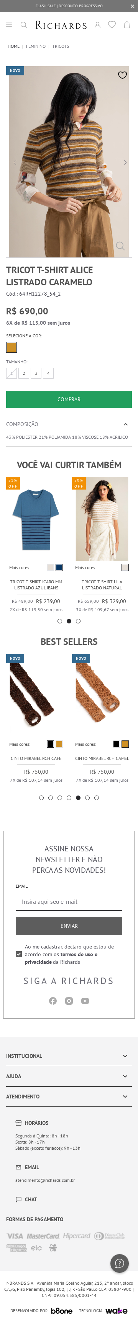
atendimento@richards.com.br (45, 1180)
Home (14, 46)
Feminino (36, 46)
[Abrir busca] (24, 25)
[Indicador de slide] (60, 621)
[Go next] (124, 161)
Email (22, 886)
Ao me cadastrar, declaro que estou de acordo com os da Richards (69, 954)
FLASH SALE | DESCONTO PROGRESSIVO (69, 5)
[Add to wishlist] (122, 75)
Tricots (60, 46)
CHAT (31, 1199)
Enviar (69, 926)
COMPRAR (69, 399)
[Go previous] (13, 161)
